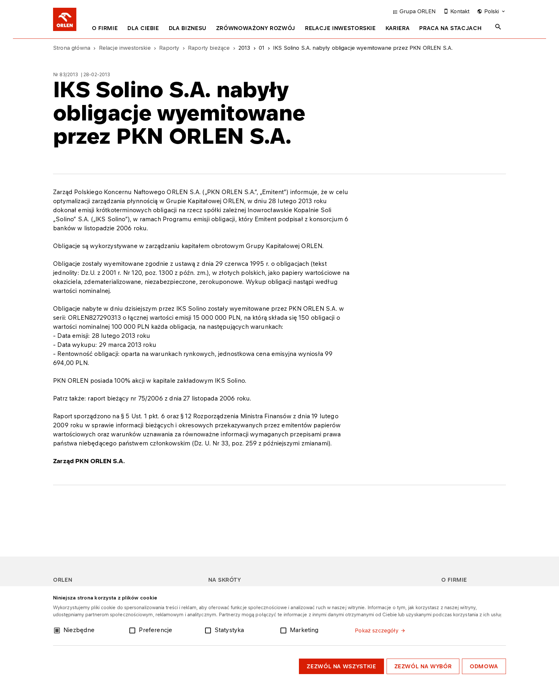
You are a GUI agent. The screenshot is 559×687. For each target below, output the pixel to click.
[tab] (105, 29)
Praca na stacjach (450, 28)
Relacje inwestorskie (340, 28)
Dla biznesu (187, 28)
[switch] (133, 630)
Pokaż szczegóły (376, 630)
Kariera (398, 28)
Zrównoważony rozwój (255, 28)
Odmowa (484, 666)
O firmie (105, 28)
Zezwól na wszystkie (341, 666)
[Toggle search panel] (498, 27)
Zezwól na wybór (423, 666)
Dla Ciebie (143, 28)
